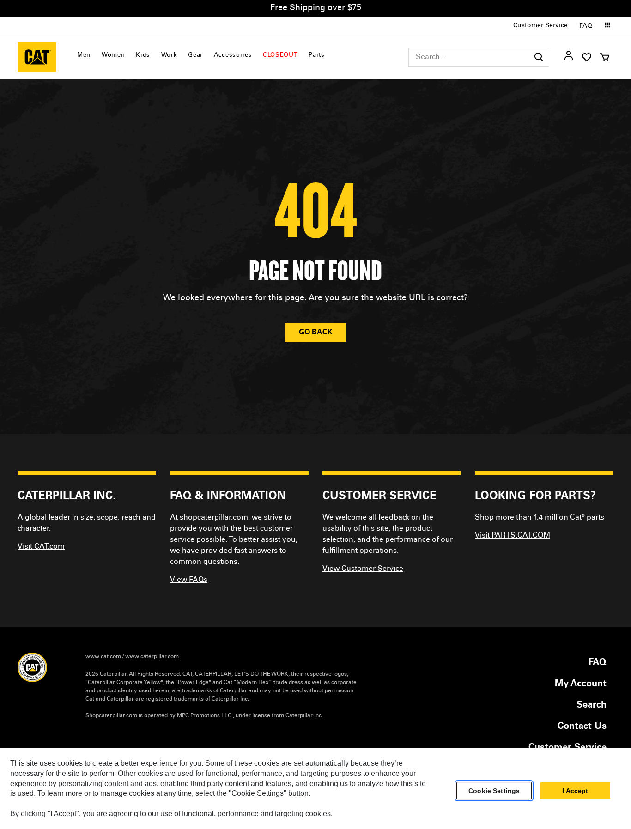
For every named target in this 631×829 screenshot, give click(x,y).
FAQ (585, 26)
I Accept (575, 790)
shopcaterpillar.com (37, 57)
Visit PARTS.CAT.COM (512, 535)
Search (591, 705)
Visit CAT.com (41, 547)
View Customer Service (362, 569)
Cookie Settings (494, 790)
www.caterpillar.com (152, 657)
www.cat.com (103, 657)
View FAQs (188, 580)
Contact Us (582, 727)
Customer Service (540, 26)
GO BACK (316, 332)
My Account (581, 684)
